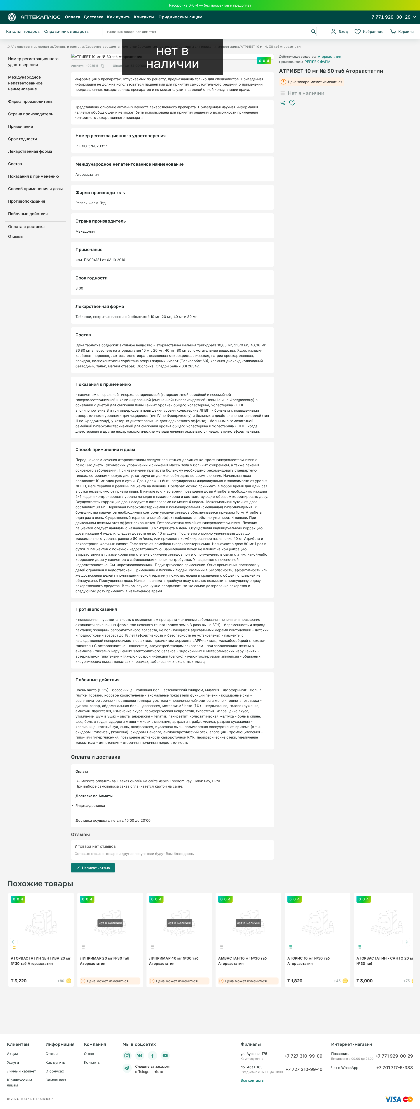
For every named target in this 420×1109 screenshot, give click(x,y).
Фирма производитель (30, 101)
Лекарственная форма (30, 151)
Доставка (93, 17)
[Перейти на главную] (8, 47)
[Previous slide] (13, 942)
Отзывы (15, 236)
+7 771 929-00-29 (394, 1056)
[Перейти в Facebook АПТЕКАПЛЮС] (152, 1055)
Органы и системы (69, 47)
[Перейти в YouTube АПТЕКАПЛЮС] (165, 1055)
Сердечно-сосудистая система (111, 47)
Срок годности (22, 139)
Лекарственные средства (32, 47)
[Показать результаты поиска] (313, 31)
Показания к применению (33, 176)
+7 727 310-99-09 (303, 1056)
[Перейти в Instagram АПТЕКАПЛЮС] (127, 1055)
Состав (15, 163)
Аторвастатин (329, 56)
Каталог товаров (23, 31)
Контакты (144, 17)
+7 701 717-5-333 (394, 1067)
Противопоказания (26, 201)
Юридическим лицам (180, 17)
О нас (89, 1053)
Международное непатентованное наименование (25, 83)
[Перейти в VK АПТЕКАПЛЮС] (139, 1055)
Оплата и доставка (26, 226)
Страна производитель (30, 114)
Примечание (20, 126)
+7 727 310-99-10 (303, 1069)
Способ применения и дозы (35, 188)
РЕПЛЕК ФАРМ (317, 62)
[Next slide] (406, 942)
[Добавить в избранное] (292, 102)
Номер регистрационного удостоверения (33, 61)
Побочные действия (28, 213)
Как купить (118, 17)
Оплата (72, 17)
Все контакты (252, 1080)
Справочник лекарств (66, 31)
